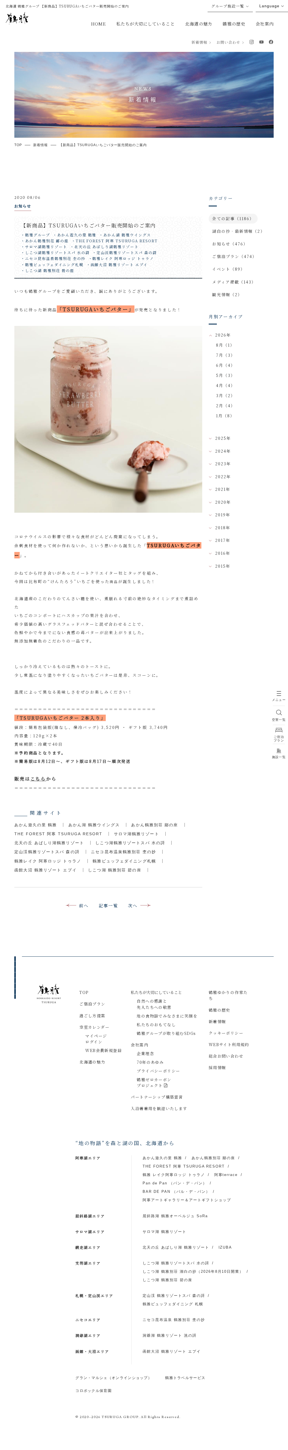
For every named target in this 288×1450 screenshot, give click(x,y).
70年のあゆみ (150, 1062)
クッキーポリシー (226, 1033)
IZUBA (225, 1247)
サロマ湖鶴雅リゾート (136, 834)
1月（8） (225, 415)
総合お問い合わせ (226, 1056)
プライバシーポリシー (158, 1071)
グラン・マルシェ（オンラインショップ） (113, 1378)
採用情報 (217, 1067)
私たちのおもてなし (156, 1024)
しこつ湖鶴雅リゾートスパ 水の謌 (130, 843)
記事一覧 (108, 905)
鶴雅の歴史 (233, 24)
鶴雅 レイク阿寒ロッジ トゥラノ (174, 1175)
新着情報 (199, 42)
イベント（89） (228, 269)
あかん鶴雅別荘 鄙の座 (154, 825)
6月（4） (225, 365)
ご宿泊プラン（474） (234, 256)
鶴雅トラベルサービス (185, 1378)
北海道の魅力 (198, 24)
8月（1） (225, 345)
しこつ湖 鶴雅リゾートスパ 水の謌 (176, 1263)
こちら (38, 778)
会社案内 (265, 24)
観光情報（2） (227, 294)
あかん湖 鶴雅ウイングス (94, 825)
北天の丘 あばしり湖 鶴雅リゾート (176, 1247)
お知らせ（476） (230, 244)
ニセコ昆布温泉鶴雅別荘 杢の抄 (123, 852)
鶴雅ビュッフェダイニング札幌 (124, 861)
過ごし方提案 (92, 1015)
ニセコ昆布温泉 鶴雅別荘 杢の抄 (174, 1320)
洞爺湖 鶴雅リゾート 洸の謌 (169, 1335)
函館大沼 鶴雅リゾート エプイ (45, 870)
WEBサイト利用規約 (229, 1044)
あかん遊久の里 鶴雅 (35, 825)
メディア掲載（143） (234, 282)
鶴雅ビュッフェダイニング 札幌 (173, 1304)
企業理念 (145, 1053)
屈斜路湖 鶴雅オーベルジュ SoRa (175, 1216)
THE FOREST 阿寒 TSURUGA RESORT (58, 834)
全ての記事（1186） (233, 218)
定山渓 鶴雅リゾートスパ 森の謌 (174, 1296)
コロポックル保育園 (93, 1391)
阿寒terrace (226, 1175)
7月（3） (225, 355)
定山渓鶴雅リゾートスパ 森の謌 (47, 852)
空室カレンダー (94, 1027)
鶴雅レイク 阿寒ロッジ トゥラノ (47, 861)
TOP (84, 992)
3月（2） (225, 395)
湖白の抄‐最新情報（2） (238, 231)
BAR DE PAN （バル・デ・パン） (176, 1191)
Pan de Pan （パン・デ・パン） (175, 1183)
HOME (98, 24)
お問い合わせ (228, 42)
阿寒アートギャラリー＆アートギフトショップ (187, 1200)
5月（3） (225, 375)
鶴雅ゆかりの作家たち (228, 995)
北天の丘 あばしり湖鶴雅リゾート (49, 843)
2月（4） (225, 405)
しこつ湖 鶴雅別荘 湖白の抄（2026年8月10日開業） (193, 1271)
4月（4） (225, 385)
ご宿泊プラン (92, 1004)
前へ (84, 905)
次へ (133, 905)
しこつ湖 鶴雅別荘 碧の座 (114, 870)
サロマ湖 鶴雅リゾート (164, 1232)
